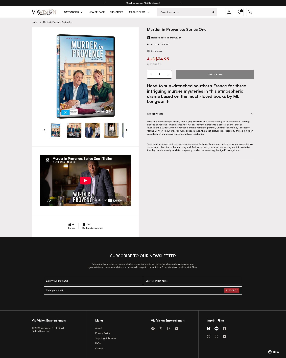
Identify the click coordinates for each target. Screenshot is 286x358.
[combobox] (183, 12)
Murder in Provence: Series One (57, 22)
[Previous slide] (105, 3)
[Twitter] (161, 328)
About (98, 328)
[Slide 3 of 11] (93, 130)
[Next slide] (181, 3)
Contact (99, 348)
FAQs (98, 343)
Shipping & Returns (105, 338)
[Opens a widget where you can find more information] (273, 352)
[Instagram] (169, 328)
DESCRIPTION (155, 114)
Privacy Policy (102, 333)
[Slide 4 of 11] (111, 130)
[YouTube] (177, 328)
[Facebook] (153, 328)
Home (34, 22)
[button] (240, 12)
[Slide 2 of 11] (74, 130)
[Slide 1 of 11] (56, 130)
